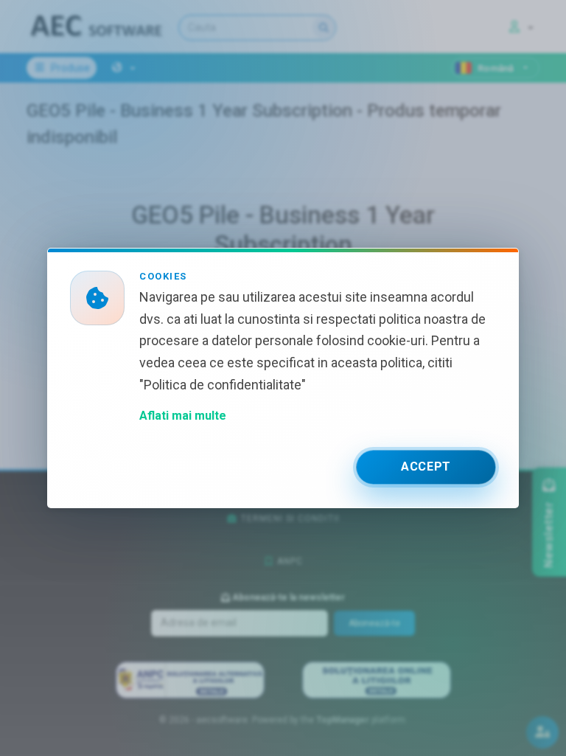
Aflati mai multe (182, 416)
